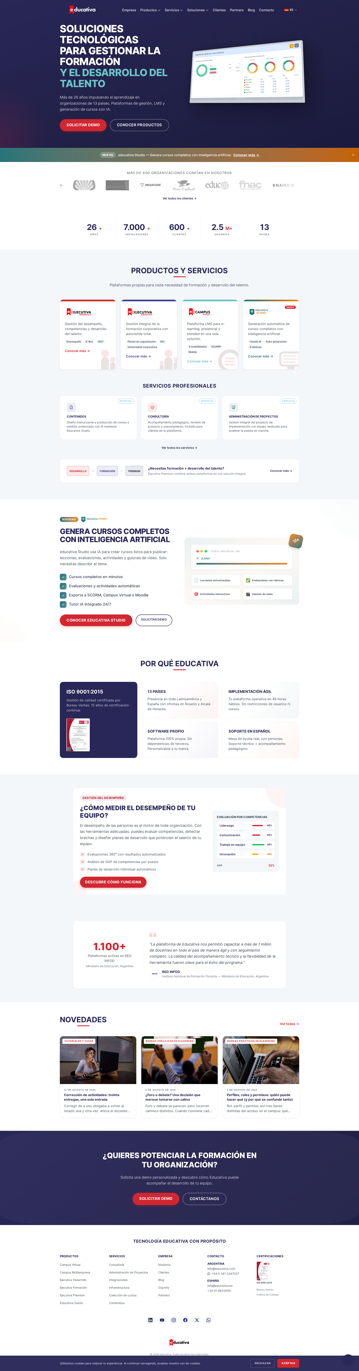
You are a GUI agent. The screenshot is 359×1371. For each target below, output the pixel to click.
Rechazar (262, 1363)
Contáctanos (204, 1199)
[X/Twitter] (197, 1320)
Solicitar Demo (83, 125)
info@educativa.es (219, 1285)
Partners (237, 10)
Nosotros (164, 1264)
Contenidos (116, 1303)
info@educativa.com (221, 1268)
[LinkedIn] (150, 1320)
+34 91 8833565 (219, 1290)
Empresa (129, 10)
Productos (148, 10)
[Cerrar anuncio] (353, 155)
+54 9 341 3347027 (225, 1273)
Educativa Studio (71, 1303)
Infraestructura (119, 1287)
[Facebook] (185, 1320)
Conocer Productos (139, 125)
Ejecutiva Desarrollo (73, 1280)
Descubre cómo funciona (113, 882)
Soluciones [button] (196, 10)
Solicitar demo (154, 619)
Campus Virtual (70, 1264)
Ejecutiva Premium (72, 1295)
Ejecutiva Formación (73, 1287)
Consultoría (116, 1264)
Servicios (172, 10)
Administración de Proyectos (128, 1272)
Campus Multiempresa (75, 1272)
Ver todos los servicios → (179, 447)
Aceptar (288, 1363)
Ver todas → (289, 1024)
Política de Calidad (267, 1294)
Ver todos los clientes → (180, 198)
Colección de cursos (122, 1295)
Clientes (219, 10)
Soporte (163, 1287)
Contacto (266, 10)
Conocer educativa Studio (96, 620)
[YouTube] (162, 1320)
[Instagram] (174, 1320)
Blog (251, 10)
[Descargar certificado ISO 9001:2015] (78, 734)
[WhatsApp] (208, 1320)
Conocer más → (246, 155)
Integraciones (118, 1280)
